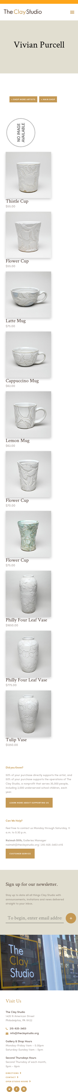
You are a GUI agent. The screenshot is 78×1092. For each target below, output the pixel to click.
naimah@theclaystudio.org (22, 844)
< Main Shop (48, 99)
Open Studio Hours (17, 1081)
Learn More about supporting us (29, 802)
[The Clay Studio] (22, 12)
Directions (12, 1073)
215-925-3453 (18, 1028)
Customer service (20, 853)
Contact (11, 1077)
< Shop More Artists (23, 99)
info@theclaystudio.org (24, 1033)
